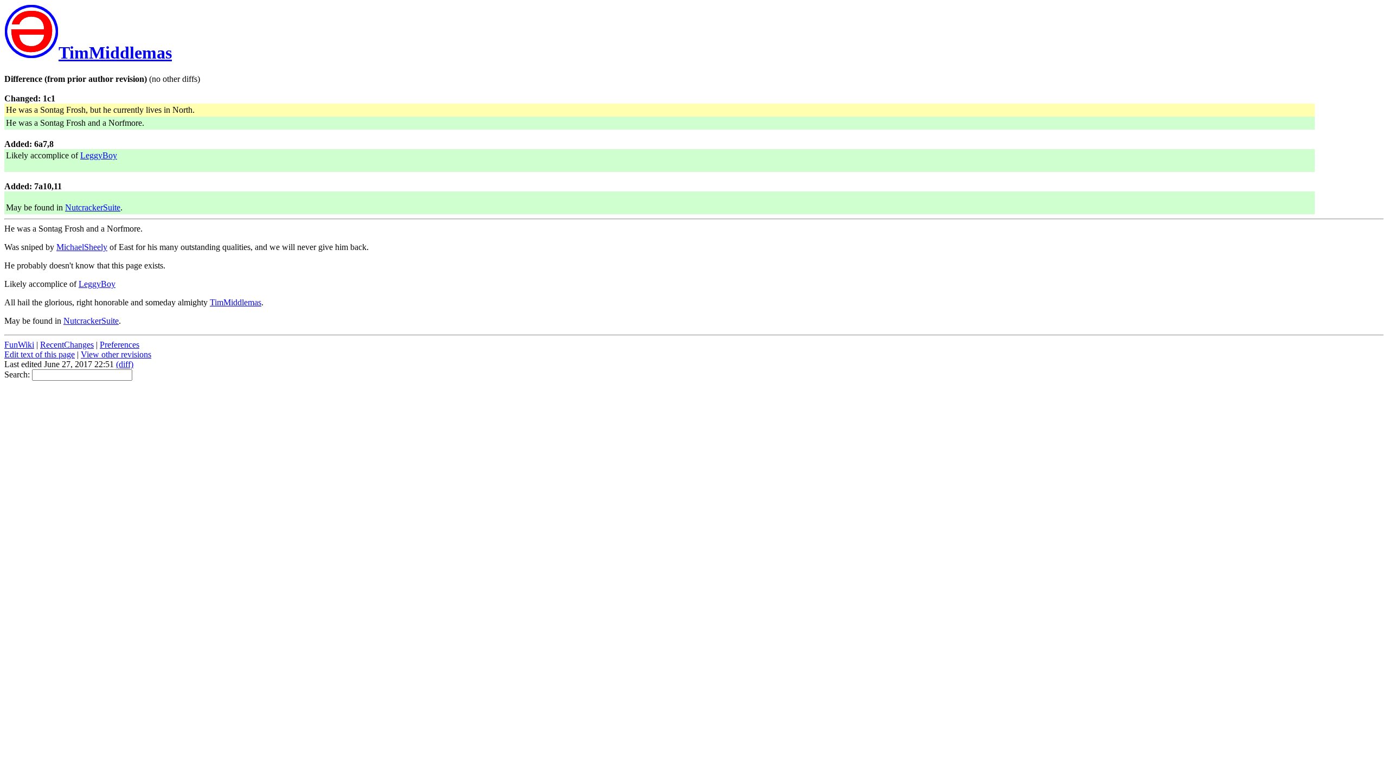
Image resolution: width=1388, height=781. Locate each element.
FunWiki (19, 344)
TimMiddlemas (115, 52)
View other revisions (116, 354)
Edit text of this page (39, 354)
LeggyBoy (98, 155)
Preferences (119, 344)
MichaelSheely (81, 247)
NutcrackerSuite (92, 207)
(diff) (124, 364)
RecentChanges (67, 344)
